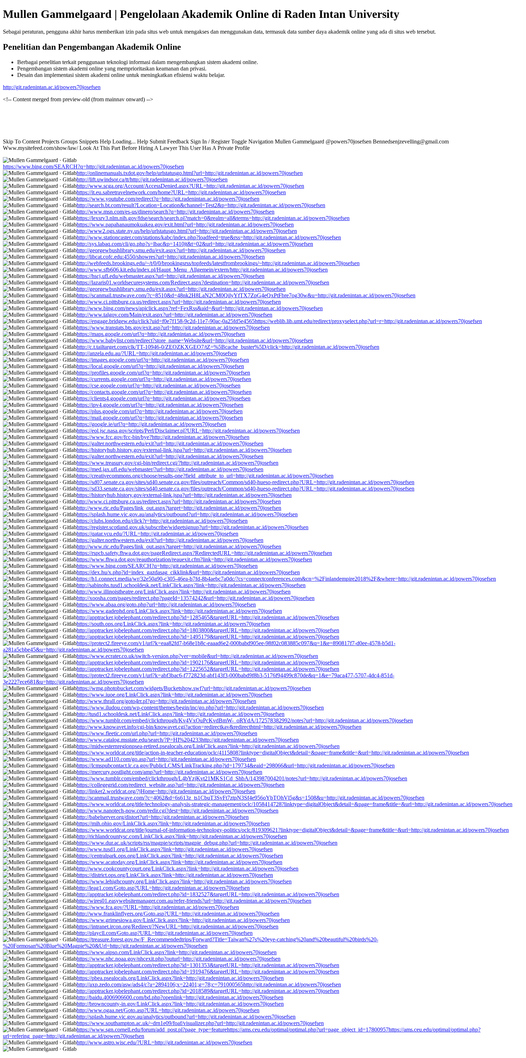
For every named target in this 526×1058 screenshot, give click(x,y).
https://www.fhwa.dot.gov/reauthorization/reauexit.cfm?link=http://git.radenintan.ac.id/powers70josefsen (194, 559)
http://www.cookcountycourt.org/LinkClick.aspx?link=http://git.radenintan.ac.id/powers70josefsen (187, 869)
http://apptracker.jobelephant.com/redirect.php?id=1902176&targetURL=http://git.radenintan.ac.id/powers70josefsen (208, 662)
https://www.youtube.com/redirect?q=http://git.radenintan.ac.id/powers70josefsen (168, 199)
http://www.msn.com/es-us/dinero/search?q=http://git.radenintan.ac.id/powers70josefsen (175, 212)
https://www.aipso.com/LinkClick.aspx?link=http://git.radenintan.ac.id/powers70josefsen (177, 952)
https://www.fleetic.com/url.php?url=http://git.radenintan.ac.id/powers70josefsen (167, 733)
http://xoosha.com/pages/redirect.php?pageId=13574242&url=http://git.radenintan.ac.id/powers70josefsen (196, 598)
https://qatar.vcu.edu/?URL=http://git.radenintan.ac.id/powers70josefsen (157, 534)
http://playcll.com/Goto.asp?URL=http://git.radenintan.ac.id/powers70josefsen (165, 933)
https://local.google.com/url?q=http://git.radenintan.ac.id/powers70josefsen (160, 366)
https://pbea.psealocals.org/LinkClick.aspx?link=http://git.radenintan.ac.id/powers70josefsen (180, 978)
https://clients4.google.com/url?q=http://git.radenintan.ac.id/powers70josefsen (163, 398)
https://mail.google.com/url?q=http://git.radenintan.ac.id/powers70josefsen (160, 418)
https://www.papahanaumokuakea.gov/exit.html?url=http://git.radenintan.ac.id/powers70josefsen (185, 224)
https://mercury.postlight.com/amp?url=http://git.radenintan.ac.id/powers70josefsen (169, 772)
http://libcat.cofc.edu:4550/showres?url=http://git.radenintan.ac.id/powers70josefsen (171, 257)
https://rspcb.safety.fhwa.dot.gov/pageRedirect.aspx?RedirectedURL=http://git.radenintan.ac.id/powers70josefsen (204, 553)
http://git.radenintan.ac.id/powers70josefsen (52, 87)
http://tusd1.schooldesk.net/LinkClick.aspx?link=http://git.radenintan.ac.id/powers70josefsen (180, 714)
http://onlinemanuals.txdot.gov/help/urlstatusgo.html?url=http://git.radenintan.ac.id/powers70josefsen (190, 173)
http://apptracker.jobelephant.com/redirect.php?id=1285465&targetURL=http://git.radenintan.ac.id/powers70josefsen (208, 617)
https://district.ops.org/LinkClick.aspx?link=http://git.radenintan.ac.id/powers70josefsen (175, 875)
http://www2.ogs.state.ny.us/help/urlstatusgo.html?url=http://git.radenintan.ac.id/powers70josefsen (187, 231)
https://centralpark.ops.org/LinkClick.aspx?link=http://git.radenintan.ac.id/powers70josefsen (180, 856)
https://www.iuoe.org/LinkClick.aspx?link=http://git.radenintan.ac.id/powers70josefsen (174, 695)
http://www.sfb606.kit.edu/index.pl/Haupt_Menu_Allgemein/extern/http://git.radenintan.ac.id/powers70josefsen (202, 270)
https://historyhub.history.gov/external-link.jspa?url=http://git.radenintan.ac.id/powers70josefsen (184, 450)
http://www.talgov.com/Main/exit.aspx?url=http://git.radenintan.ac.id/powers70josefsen (174, 315)
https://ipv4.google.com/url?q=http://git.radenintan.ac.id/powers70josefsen (160, 405)
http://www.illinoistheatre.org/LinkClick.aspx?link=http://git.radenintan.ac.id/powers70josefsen (184, 592)
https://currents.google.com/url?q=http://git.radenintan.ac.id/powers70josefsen (164, 379)
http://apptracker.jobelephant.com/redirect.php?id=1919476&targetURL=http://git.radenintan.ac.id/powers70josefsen (208, 972)
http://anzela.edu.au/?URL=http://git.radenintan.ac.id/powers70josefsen (157, 353)
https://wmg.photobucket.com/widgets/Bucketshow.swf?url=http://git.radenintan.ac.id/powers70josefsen (194, 688)
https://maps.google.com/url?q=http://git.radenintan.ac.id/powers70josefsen (161, 334)
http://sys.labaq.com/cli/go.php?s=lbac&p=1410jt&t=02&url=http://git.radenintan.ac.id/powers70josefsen (195, 244)
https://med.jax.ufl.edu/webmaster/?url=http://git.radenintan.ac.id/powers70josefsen (170, 469)
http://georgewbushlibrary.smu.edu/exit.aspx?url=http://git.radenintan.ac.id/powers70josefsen (181, 250)
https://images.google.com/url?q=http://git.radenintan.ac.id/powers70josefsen (163, 360)
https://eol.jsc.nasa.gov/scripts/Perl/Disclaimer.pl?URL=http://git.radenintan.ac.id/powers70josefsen (188, 431)
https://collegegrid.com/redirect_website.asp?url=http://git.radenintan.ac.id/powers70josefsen (180, 785)
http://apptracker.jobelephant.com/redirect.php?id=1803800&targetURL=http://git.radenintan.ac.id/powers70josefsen (208, 630)
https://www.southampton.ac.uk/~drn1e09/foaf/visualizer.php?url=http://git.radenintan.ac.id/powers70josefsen (200, 1023)
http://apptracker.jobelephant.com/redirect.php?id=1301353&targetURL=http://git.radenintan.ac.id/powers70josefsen (208, 965)
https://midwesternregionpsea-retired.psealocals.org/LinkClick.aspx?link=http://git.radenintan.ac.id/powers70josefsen (208, 746)
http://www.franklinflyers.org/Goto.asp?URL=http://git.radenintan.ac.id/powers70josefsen (178, 914)
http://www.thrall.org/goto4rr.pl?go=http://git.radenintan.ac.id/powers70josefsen (166, 701)
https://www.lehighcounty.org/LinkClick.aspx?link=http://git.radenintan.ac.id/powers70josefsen (184, 881)
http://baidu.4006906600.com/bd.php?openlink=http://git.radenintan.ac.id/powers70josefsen (180, 997)
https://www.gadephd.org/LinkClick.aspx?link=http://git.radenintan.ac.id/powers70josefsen (179, 611)
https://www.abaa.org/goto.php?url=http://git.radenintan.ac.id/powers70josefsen (166, 604)
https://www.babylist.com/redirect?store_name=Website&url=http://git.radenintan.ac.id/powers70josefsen (195, 340)
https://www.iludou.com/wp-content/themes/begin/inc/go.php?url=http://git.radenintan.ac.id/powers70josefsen (200, 707)
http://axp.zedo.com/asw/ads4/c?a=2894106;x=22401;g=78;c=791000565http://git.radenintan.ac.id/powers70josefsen (209, 984)
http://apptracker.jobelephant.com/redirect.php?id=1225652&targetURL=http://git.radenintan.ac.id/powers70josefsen (208, 669)
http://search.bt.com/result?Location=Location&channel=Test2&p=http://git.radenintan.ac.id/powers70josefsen (201, 205)
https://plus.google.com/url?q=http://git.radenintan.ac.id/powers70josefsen (160, 411)
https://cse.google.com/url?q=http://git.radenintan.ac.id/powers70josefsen (158, 385)
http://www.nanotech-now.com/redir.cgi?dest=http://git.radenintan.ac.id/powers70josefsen (177, 811)
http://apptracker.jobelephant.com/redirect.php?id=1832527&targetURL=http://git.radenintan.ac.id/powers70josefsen (208, 894)
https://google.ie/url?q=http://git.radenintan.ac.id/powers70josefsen (151, 424)
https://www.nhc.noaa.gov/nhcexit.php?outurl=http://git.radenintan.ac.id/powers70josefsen (179, 959)
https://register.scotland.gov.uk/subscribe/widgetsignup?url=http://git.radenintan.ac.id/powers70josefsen (192, 527)
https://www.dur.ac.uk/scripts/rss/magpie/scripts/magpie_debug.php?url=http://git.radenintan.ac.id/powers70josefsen (207, 843)
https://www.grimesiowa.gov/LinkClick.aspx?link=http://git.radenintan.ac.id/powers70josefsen (183, 920)
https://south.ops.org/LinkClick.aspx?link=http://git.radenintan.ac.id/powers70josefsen (173, 624)
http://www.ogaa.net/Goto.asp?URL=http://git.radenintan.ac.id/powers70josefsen (168, 1010)
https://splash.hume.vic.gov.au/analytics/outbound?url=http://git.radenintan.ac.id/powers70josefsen (187, 514)
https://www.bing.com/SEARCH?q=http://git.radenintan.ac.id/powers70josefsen (93, 167)
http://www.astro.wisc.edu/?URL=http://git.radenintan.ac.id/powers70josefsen (164, 1042)
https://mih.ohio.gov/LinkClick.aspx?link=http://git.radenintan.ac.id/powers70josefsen (173, 823)
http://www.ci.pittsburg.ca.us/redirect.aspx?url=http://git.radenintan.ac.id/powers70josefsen (179, 302)
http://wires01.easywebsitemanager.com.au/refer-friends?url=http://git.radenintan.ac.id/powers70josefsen (194, 901)
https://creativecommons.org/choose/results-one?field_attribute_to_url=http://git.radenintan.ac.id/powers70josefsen (205, 476)
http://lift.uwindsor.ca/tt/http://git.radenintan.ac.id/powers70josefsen (152, 179)
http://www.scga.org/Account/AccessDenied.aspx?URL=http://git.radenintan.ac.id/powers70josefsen (190, 186)
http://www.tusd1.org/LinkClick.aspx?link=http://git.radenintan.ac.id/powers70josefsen (175, 849)
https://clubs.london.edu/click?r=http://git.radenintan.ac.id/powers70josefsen (162, 521)
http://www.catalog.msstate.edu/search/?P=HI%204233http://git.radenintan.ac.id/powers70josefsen (188, 740)
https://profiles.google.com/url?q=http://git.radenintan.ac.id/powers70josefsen (163, 373)
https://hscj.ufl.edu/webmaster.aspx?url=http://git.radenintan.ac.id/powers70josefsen (170, 276)
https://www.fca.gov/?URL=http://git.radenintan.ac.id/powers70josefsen (158, 907)
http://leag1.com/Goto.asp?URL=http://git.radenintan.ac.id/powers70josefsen (163, 888)
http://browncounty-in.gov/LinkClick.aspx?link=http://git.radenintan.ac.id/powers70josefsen (180, 1004)
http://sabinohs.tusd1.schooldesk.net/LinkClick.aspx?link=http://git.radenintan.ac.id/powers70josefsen (191, 585)
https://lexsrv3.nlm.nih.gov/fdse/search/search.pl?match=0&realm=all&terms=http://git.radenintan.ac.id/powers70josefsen (213, 218)
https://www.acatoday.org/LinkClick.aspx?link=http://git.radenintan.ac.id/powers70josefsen (179, 862)
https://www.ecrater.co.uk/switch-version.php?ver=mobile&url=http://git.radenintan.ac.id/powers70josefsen (197, 656)
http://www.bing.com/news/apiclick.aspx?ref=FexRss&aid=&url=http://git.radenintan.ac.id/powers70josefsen (200, 308)
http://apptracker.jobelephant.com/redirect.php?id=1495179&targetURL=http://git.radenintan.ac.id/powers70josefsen (208, 637)
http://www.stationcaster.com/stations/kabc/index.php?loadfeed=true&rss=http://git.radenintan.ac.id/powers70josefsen (209, 237)
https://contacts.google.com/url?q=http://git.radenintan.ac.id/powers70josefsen (164, 392)
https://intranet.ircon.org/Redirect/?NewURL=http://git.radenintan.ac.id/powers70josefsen (177, 926)
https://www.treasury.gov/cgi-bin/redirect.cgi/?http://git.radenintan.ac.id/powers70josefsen (177, 463)
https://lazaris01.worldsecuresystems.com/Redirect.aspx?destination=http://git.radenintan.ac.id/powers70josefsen (203, 282)
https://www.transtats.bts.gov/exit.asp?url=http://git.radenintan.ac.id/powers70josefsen (173, 328)
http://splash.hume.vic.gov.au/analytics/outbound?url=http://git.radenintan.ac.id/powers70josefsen (186, 1017)
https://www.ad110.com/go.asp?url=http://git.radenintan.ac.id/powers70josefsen (166, 759)
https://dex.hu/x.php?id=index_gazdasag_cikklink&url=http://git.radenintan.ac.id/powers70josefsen (188, 572)
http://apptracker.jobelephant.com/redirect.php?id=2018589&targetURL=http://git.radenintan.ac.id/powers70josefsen (208, 991)
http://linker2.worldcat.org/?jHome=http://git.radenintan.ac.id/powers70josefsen (166, 791)
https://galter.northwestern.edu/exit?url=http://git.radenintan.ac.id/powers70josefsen (170, 443)
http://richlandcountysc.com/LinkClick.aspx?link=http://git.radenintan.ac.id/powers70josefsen (182, 836)
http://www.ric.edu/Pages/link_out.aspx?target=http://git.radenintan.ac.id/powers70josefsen (179, 508)
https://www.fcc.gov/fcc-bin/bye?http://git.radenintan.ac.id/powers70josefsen (163, 437)
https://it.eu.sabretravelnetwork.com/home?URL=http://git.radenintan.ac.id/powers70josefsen (181, 192)
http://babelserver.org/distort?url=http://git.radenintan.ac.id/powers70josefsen (163, 817)
